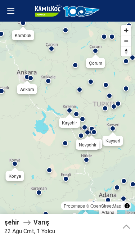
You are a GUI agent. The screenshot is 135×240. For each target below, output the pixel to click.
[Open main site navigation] (10, 10)
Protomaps (74, 206)
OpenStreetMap (105, 206)
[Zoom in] (126, 30)
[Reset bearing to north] (126, 51)
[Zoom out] (126, 41)
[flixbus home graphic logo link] (67, 10)
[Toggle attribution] (127, 205)
